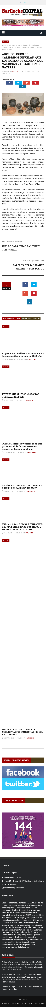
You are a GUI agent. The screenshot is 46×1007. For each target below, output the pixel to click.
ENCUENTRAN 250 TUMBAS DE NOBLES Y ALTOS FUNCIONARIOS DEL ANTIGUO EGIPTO (22, 732)
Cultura (5, 42)
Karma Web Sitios (39, 1003)
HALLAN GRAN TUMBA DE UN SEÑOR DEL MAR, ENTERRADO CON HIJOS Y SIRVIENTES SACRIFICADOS (22, 527)
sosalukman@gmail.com (14, 888)
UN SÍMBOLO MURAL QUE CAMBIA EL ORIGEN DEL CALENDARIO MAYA (22, 486)
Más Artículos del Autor (30, 319)
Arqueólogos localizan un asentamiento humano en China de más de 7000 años (23, 354)
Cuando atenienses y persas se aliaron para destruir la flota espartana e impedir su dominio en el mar (22, 446)
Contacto (25, 999)
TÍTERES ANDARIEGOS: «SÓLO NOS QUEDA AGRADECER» (20, 395)
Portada (19, 999)
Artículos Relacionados (11, 319)
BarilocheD (15, 71)
